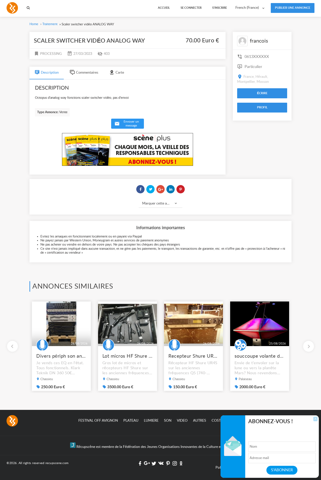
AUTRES (199, 420)
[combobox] (251, 8)
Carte (120, 72)
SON (167, 420)
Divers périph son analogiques (61, 356)
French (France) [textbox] (247, 7)
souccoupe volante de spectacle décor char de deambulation (260, 356)
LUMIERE (151, 420)
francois (259, 41)
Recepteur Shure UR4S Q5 (193, 356)
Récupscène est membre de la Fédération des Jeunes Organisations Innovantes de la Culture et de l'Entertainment (163, 447)
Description (50, 72)
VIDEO (182, 420)
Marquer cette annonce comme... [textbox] (162, 203)
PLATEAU (130, 420)
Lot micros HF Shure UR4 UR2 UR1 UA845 (127, 356)
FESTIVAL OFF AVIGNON (98, 420)
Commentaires (87, 72)
